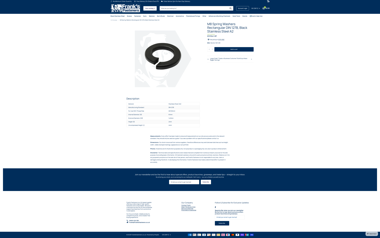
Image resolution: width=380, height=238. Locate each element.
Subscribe (206, 182)
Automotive (180, 16)
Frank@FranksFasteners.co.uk (139, 222)
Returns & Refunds (187, 208)
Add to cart (234, 49)
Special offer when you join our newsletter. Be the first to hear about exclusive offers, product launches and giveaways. (229, 212)
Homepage (114, 20)
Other (204, 16)
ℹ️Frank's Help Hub (256, 16)
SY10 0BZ (221, 39)
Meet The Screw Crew (188, 207)
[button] (213, 47)
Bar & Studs (161, 16)
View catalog (149, 8)
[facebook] (215, 207)
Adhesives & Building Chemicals (219, 16)
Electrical (170, 16)
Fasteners (137, 16)
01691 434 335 (134, 221)
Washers (152, 16)
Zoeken (230, 8)
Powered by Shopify (153, 235)
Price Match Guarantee (188, 210)
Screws (129, 16)
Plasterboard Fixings (193, 16)
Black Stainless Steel (118, 16)
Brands (245, 16)
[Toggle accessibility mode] (268, 1)
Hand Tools (236, 16)
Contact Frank (186, 205)
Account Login (242, 8)
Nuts (145, 16)
